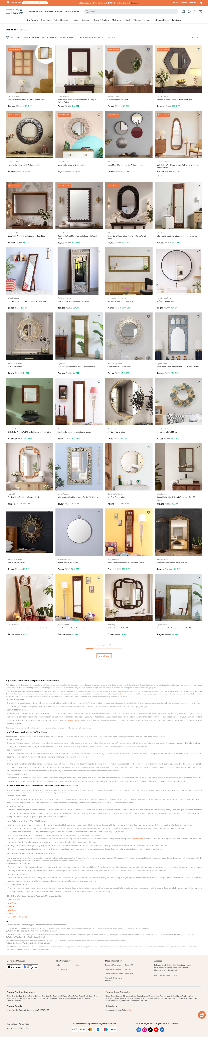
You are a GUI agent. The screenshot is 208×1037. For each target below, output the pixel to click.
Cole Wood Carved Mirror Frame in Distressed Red (177, 693)
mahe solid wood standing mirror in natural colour (28, 628)
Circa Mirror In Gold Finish (118, 100)
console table (137, 1035)
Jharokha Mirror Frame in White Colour (73, 301)
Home (8, 26)
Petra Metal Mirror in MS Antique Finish (23, 165)
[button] (44, 3)
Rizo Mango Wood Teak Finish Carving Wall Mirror (28, 759)
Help (200, 3)
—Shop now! (134, 3)
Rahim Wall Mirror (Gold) (68, 563)
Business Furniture (53, 11)
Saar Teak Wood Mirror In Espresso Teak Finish (27, 236)
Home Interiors (35, 11)
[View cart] (200, 11)
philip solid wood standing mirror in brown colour (28, 301)
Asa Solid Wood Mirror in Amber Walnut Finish (26, 100)
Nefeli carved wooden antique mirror (172, 563)
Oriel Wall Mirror (163, 824)
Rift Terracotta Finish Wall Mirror (121, 824)
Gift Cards (175, 3)
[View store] (183, 11)
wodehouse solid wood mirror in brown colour (76, 628)
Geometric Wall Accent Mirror (119, 367)
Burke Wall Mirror (15, 367)
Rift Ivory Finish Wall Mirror (68, 824)
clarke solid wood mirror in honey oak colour (126, 563)
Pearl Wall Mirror (114, 693)
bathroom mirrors (72, 916)
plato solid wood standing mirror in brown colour (177, 236)
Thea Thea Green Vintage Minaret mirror (74, 693)
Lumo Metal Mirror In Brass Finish (71, 165)
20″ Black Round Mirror (166, 301)
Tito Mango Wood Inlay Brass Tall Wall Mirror (175, 628)
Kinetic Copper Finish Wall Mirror (21, 693)
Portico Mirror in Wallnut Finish (120, 628)
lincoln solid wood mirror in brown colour (74, 432)
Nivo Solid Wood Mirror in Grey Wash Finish (174, 100)
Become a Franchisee (189, 3)
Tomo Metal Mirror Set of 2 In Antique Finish (125, 165)
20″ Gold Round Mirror (117, 497)
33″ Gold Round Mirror (117, 432)
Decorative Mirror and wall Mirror (121, 301)
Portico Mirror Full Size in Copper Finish (23, 497)
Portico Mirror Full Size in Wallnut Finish (123, 759)
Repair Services (71, 11)
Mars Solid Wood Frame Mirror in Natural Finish (27, 824)
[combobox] (33, 3)
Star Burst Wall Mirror (16, 563)
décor (122, 890)
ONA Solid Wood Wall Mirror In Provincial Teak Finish (29, 432)
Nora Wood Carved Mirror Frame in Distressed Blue (178, 367)
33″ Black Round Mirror (67, 759)
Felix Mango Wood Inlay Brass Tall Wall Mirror (76, 367)
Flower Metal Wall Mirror (167, 432)
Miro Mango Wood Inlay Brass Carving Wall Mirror (78, 497)
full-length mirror (165, 887)
